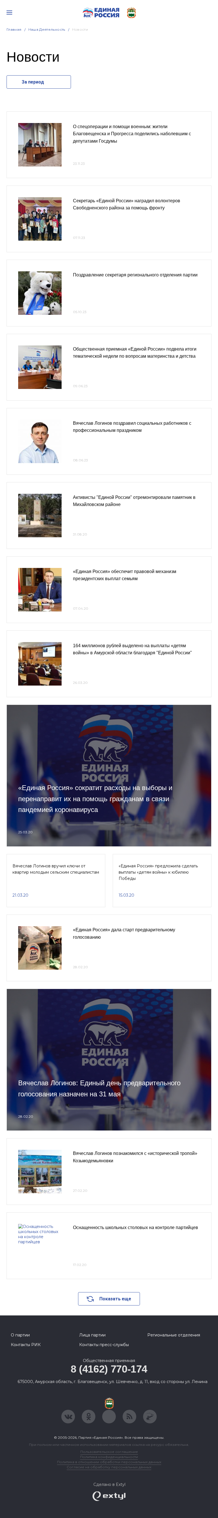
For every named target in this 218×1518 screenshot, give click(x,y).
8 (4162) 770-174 (109, 1369)
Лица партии (92, 1335)
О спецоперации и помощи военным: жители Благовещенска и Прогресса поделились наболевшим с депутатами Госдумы (132, 133)
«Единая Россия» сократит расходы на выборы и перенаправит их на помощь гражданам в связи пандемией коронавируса (95, 798)
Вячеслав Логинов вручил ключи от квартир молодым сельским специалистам (55, 869)
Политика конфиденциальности (109, 1457)
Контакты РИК (26, 1344)
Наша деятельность (46, 29)
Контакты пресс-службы (104, 1344)
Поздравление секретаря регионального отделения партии (135, 274)
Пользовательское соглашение (109, 1452)
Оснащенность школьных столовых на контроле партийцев (135, 1227)
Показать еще (115, 1299)
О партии (20, 1335)
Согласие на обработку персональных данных (109, 1467)
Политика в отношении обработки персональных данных (109, 1462)
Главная (14, 29)
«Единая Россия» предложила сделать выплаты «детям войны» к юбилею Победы (158, 872)
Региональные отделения (173, 1335)
